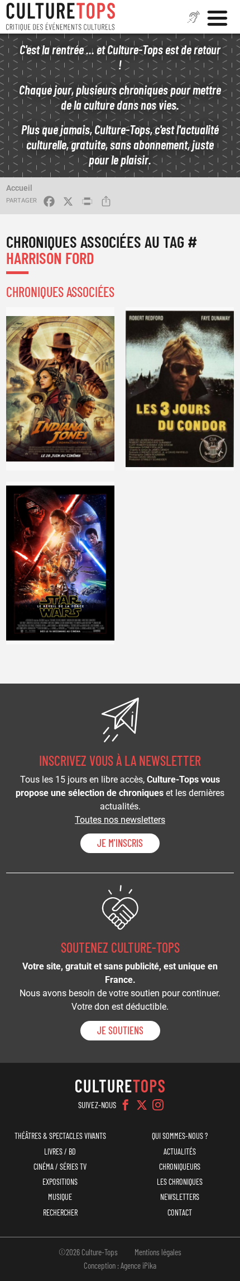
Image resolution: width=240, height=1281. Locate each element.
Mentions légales (158, 1252)
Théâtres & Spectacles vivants (60, 1136)
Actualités (180, 1151)
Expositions (60, 1181)
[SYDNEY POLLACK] (180, 388)
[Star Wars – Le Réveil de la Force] (60, 563)
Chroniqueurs (179, 1166)
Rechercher (60, 1212)
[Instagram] (158, 1104)
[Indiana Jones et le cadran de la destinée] (60, 388)
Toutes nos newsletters (120, 819)
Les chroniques (180, 1181)
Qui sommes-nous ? (180, 1136)
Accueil (19, 187)
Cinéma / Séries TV (60, 1166)
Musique (60, 1197)
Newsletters (179, 1197)
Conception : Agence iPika (120, 1265)
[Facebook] (125, 1104)
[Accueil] (61, 17)
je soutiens (120, 1030)
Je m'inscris (120, 843)
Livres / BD (60, 1151)
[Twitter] (141, 1104)
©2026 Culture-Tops (88, 1252)
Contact (179, 1212)
